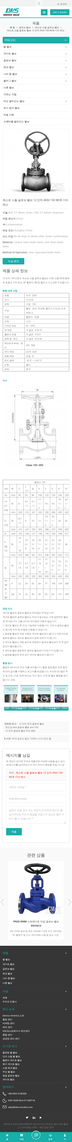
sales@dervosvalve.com (20, 1107)
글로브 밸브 (25, 27)
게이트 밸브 (9, 53)
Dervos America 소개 (13, 1015)
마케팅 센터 (9, 1023)
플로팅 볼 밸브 (10, 1052)
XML (35, 1127)
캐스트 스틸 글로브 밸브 (47, 27)
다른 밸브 (8, 87)
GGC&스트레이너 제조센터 (16, 1030)
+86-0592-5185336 (17, 1093)
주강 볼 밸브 (9, 1071)
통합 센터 (7, 1034)
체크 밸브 (8, 67)
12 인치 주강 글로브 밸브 (31, 723)
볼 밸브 (7, 46)
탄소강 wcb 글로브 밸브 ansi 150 (21, 727)
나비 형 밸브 (10, 74)
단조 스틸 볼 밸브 (11, 1056)
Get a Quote (60, 12)
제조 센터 (7, 1027)
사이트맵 (26, 1127)
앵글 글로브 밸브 (11, 1075)
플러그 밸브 (9, 80)
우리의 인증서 (10, 1001)
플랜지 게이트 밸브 (12, 1060)
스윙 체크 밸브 (10, 1067)
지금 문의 (13, 261)
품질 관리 (7, 1019)
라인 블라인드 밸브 (13, 101)
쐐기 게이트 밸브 (11, 1064)
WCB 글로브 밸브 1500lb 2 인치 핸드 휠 (31, 738)
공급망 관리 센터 (11, 1038)
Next (69, 902)
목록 (5, 997)
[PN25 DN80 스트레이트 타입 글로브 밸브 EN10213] (36, 889)
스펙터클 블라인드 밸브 (16, 121)
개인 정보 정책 (46, 1127)
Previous (2, 902)
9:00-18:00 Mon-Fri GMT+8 (21, 1100)
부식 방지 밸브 (11, 108)
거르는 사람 (9, 94)
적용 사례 (8, 114)
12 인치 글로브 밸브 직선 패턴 (20, 730)
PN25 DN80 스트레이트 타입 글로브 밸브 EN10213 (36, 923)
